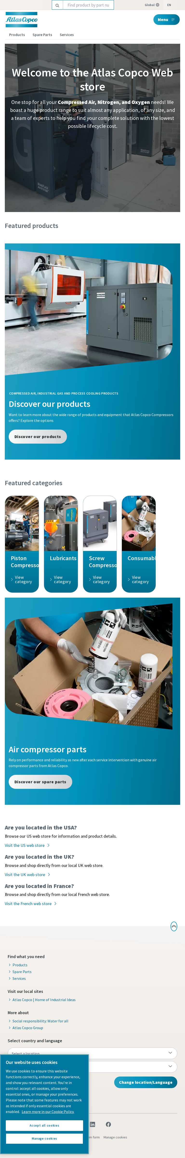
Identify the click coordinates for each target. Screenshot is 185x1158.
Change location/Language (145, 1082)
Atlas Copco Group (28, 1027)
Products (17, 34)
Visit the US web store (25, 845)
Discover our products (37, 436)
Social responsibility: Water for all (40, 1021)
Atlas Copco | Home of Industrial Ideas (44, 999)
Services (67, 34)
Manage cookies (115, 1137)
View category (23, 579)
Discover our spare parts (40, 781)
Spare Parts (42, 34)
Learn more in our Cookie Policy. (48, 1111)
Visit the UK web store (25, 874)
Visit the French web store (28, 903)
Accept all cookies (44, 1125)
